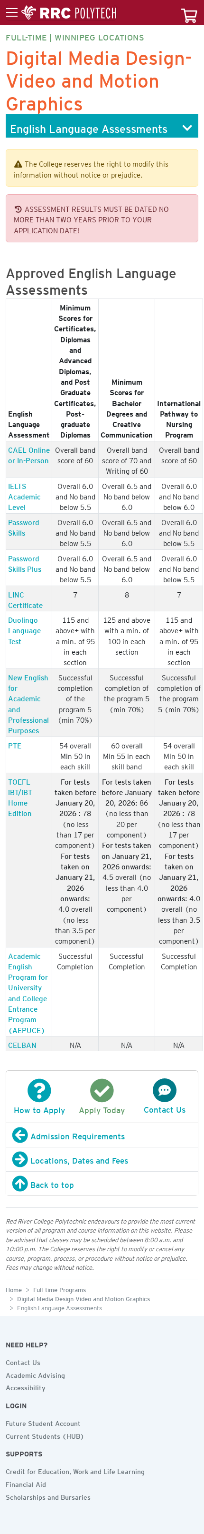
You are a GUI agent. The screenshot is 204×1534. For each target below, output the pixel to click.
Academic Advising (35, 1374)
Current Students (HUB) (45, 1435)
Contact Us (23, 1361)
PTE (14, 744)
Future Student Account (43, 1422)
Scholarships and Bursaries (48, 1496)
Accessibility (26, 1386)
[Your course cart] (189, 12)
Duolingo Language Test (24, 629)
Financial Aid (26, 1483)
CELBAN (22, 1043)
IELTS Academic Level (24, 495)
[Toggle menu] (61, 13)
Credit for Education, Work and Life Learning (75, 1470)
